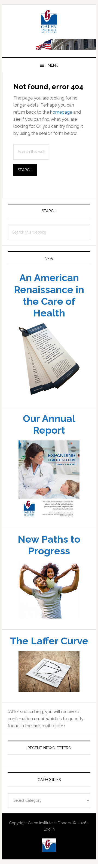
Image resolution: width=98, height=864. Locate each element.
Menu (53, 65)
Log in (49, 829)
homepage (61, 112)
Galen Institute (49, 22)
